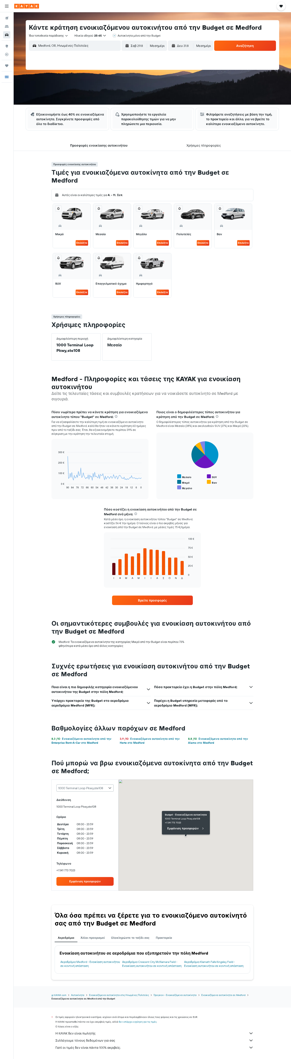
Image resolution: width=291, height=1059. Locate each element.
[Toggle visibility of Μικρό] (183, 482)
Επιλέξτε (81, 242)
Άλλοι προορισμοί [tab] (93, 938)
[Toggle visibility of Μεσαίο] (184, 476)
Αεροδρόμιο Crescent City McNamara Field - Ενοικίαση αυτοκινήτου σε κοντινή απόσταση (152, 964)
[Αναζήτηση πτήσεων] (7, 18)
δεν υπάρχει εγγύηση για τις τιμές (138, 1021)
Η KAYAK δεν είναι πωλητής (75, 1033)
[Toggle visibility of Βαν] (212, 482)
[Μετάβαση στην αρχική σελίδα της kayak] (26, 6)
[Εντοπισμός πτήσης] (7, 54)
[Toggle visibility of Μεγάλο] (184, 487)
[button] (6, 6)
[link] (152, 600)
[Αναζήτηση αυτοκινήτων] (7, 35)
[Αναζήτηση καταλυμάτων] (7, 26)
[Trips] (7, 66)
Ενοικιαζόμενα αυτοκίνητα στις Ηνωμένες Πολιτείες (119, 995)
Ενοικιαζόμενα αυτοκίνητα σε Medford (223, 995)
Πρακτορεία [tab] (164, 938)
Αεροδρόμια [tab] (66, 938)
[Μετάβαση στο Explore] (7, 46)
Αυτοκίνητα (77, 995)
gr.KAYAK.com (58, 995)
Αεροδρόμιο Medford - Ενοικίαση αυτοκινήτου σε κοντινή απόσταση (90, 964)
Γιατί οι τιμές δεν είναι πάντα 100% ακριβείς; (88, 1048)
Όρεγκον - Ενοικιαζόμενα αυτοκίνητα (175, 995)
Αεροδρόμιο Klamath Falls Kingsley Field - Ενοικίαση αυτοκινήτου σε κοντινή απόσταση (213, 964)
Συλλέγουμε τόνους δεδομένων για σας (85, 1040)
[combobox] (48, 36)
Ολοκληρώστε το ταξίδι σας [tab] (130, 938)
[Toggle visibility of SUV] (212, 476)
